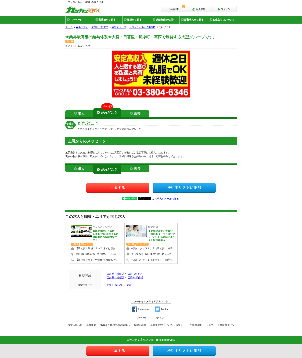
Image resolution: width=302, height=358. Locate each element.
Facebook (143, 309)
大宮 (129, 285)
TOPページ (76, 19)
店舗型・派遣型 (99, 27)
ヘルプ (209, 325)
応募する (117, 187)
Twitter (164, 309)
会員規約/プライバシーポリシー (167, 325)
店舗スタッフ (119, 27)
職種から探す (134, 19)
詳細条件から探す (165, 19)
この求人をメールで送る (165, 198)
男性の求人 (82, 27)
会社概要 (91, 325)
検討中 (177, 8)
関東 (109, 285)
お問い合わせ (74, 325)
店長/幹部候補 (135, 277)
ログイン (225, 9)
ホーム (69, 27)
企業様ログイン (226, 325)
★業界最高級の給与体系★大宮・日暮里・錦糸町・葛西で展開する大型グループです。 (141, 37)
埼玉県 (119, 285)
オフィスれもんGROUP (142, 27)
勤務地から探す (107, 19)
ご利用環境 (195, 325)
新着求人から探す (194, 19)
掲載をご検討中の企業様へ (115, 325)
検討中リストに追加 (184, 187)
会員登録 (200, 9)
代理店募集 (140, 325)
